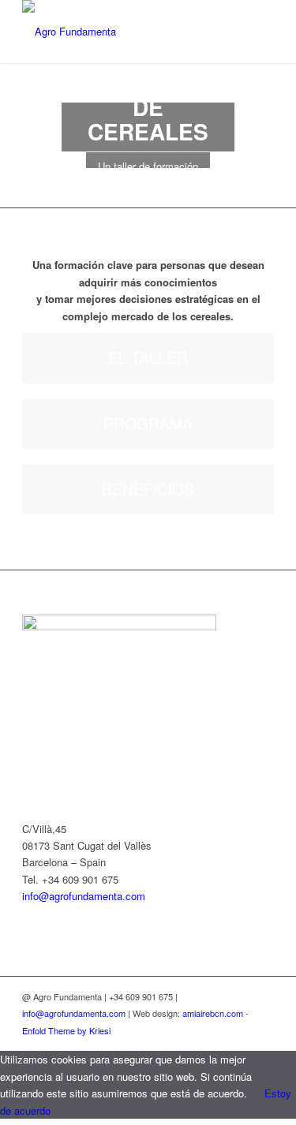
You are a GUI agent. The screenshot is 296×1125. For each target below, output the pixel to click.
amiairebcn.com (212, 1013)
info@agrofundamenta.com (83, 895)
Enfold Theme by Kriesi (66, 1030)
